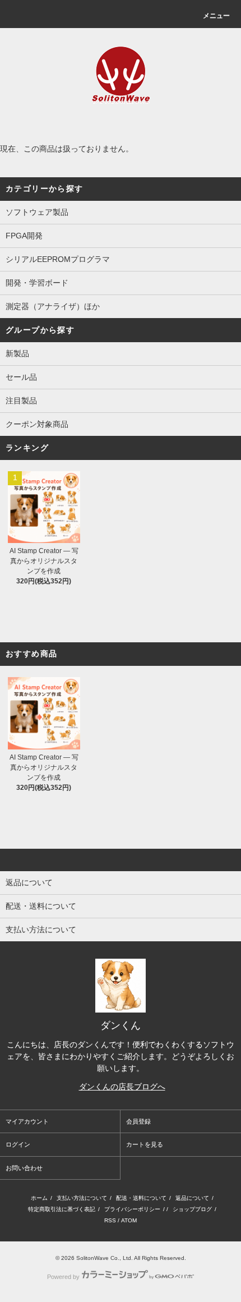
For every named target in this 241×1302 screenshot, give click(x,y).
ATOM (129, 1220)
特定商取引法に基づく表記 (61, 1209)
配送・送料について (141, 1198)
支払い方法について (82, 1198)
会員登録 (138, 1121)
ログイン (18, 1144)
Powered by (63, 1276)
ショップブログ (192, 1209)
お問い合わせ (24, 1168)
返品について (192, 1198)
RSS (110, 1220)
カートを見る (144, 1144)
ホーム (39, 1198)
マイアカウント (27, 1121)
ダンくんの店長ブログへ (122, 1086)
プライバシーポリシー (132, 1209)
